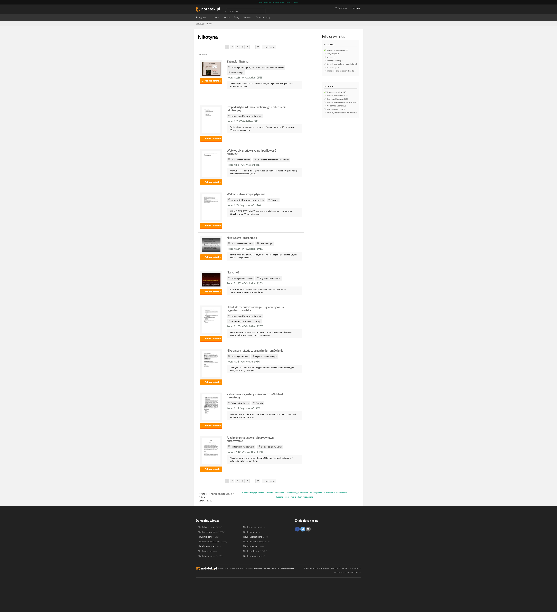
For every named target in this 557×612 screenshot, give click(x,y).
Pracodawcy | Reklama (328, 568)
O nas (341, 568)
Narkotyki (233, 272)
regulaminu (257, 568)
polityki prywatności (272, 568)
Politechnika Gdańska (336, 106)
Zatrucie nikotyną (237, 61)
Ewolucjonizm (316, 492)
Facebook (297, 529)
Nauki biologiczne (207, 527)
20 (258, 47)
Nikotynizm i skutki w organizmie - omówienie (255, 350)
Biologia (330, 57)
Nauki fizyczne (205, 536)
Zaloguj (356, 8)
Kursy (227, 17)
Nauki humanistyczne (208, 541)
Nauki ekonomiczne (208, 532)
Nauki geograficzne (252, 536)
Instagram (308, 529)
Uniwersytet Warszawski (337, 99)
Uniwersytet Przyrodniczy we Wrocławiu (343, 113)
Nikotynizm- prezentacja (242, 237)
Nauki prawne (250, 546)
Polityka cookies (288, 568)
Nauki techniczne (206, 556)
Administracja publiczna (253, 492)
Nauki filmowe (250, 532)
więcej (296, 2)
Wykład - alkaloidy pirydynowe (246, 194)
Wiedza (247, 17)
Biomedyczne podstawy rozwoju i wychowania (346, 64)
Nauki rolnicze (205, 551)
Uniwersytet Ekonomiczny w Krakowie (343, 103)
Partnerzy (349, 568)
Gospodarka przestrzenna (335, 492)
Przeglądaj (201, 17)
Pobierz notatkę (213, 80)
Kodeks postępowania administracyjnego (294, 497)
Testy (236, 17)
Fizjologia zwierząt (335, 61)
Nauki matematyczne (253, 541)
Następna (269, 47)
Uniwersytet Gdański (336, 109)
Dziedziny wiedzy (207, 520)
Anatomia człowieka (275, 492)
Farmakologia (333, 68)
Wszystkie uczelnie (336, 92)
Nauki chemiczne (251, 527)
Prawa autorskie (311, 568)
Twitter (302, 529)
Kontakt (357, 568)
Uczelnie (215, 17)
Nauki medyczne (206, 546)
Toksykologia (333, 54)
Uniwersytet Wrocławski (337, 96)
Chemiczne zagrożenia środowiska (341, 71)
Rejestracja (342, 8)
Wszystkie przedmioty (337, 50)
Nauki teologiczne (252, 556)
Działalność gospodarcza (297, 492)
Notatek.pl (200, 24)
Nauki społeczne (251, 551)
